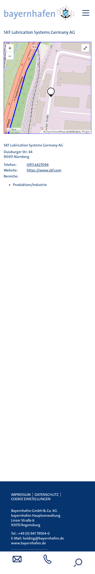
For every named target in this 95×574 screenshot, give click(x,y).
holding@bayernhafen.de (43, 538)
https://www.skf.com (44, 170)
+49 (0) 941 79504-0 (34, 533)
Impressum (21, 494)
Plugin (85, 132)
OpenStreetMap (55, 132)
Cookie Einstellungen (30, 499)
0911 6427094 (38, 164)
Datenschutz (47, 494)
